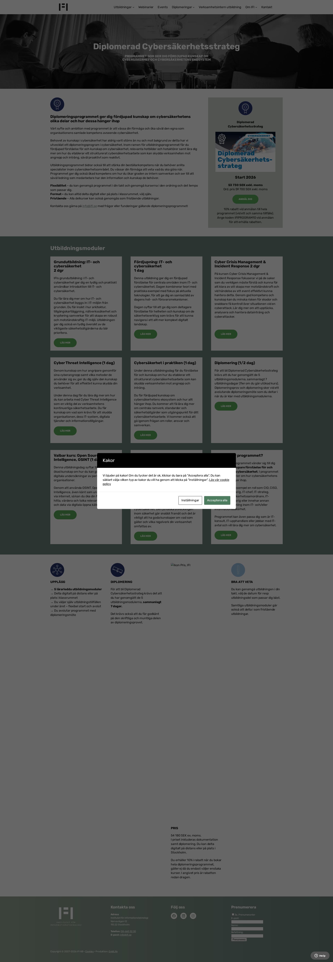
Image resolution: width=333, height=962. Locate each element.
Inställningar (190, 500)
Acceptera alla (217, 500)
